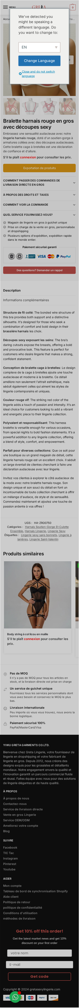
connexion (28, 157)
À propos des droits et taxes (26, 194)
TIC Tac (8, 853)
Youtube (9, 869)
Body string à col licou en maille (27, 634)
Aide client (11, 896)
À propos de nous (16, 798)
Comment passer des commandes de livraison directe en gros (31, 182)
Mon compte (12, 885)
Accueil (7, 19)
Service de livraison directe (23, 809)
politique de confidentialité (22, 907)
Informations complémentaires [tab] (26, 300)
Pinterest (9, 864)
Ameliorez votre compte (20, 825)
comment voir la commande (25, 204)
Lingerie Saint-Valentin (43, 539)
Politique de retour (16, 902)
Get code (39, 976)
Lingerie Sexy (56, 531)
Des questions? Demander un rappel (39, 270)
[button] (72, 7)
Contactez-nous (15, 804)
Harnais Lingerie (35, 531)
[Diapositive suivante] (69, 59)
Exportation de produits (39, 168)
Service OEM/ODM (16, 820)
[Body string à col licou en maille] (37, 594)
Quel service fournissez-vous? (28, 214)
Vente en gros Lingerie (19, 814)
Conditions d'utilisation (20, 913)
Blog (6, 831)
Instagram (10, 858)
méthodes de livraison (19, 918)
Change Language (39, 60)
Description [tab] (12, 290)
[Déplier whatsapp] (15, 997)
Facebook (10, 847)
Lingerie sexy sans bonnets (39, 535)
